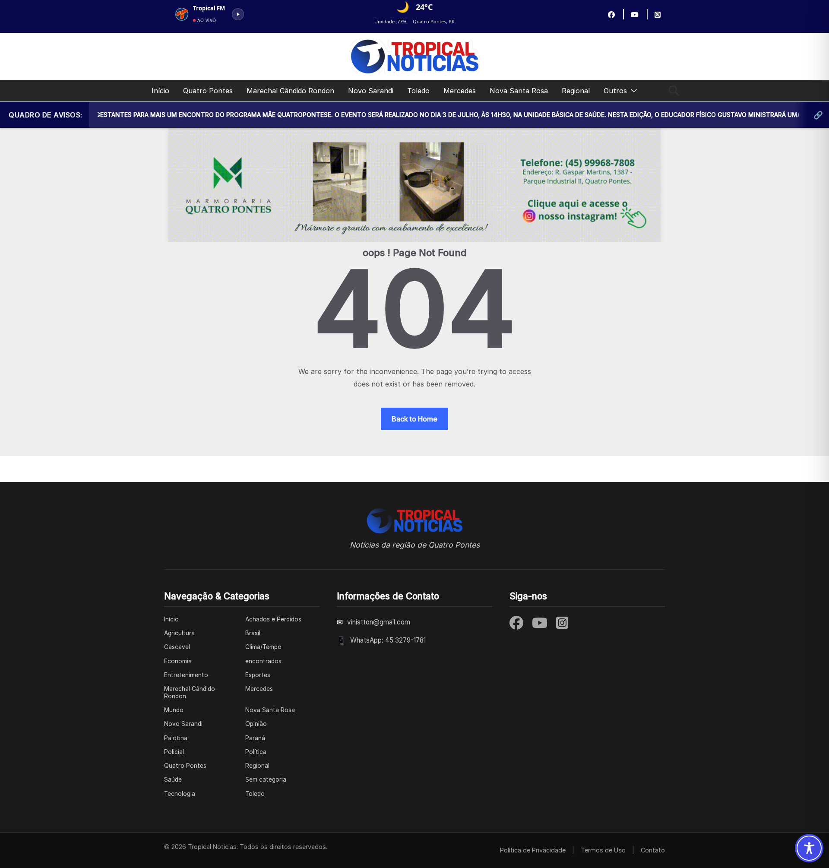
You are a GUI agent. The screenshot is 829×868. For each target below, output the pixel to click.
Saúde (173, 779)
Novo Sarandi (370, 90)
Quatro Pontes (208, 90)
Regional (576, 90)
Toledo (418, 90)
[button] (632, 91)
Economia (178, 661)
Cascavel (177, 646)
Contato (653, 850)
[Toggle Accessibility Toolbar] (809, 848)
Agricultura (179, 633)
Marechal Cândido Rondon (290, 90)
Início (160, 90)
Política (255, 751)
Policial (174, 751)
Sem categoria (265, 779)
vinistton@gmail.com (378, 622)
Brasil (252, 633)
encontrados (263, 661)
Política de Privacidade (533, 850)
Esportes (257, 675)
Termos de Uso (603, 850)
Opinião (256, 723)
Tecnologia (179, 793)
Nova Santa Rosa (519, 90)
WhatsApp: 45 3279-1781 (388, 640)
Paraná (255, 738)
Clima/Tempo (263, 646)
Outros (615, 90)
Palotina (175, 738)
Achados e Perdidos (273, 619)
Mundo (174, 709)
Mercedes (459, 90)
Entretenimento (186, 675)
